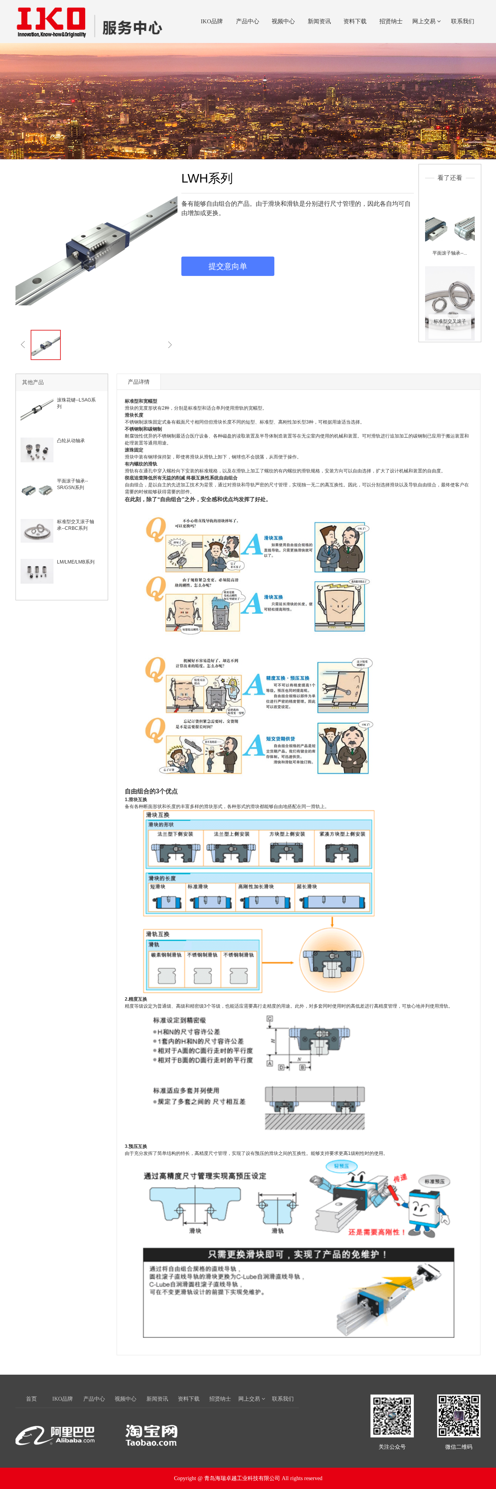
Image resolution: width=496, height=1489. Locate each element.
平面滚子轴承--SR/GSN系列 (72, 484)
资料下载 (355, 21)
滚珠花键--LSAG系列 (76, 403)
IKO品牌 (212, 21)
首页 (31, 1399)
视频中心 (283, 21)
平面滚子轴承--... (449, 253)
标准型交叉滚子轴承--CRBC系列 (75, 525)
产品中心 (247, 21)
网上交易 (424, 21)
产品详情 (139, 382)
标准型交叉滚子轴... (450, 325)
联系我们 (462, 21)
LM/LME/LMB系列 (76, 562)
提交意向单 (227, 266)
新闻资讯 (319, 21)
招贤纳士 (391, 21)
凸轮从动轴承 (71, 440)
